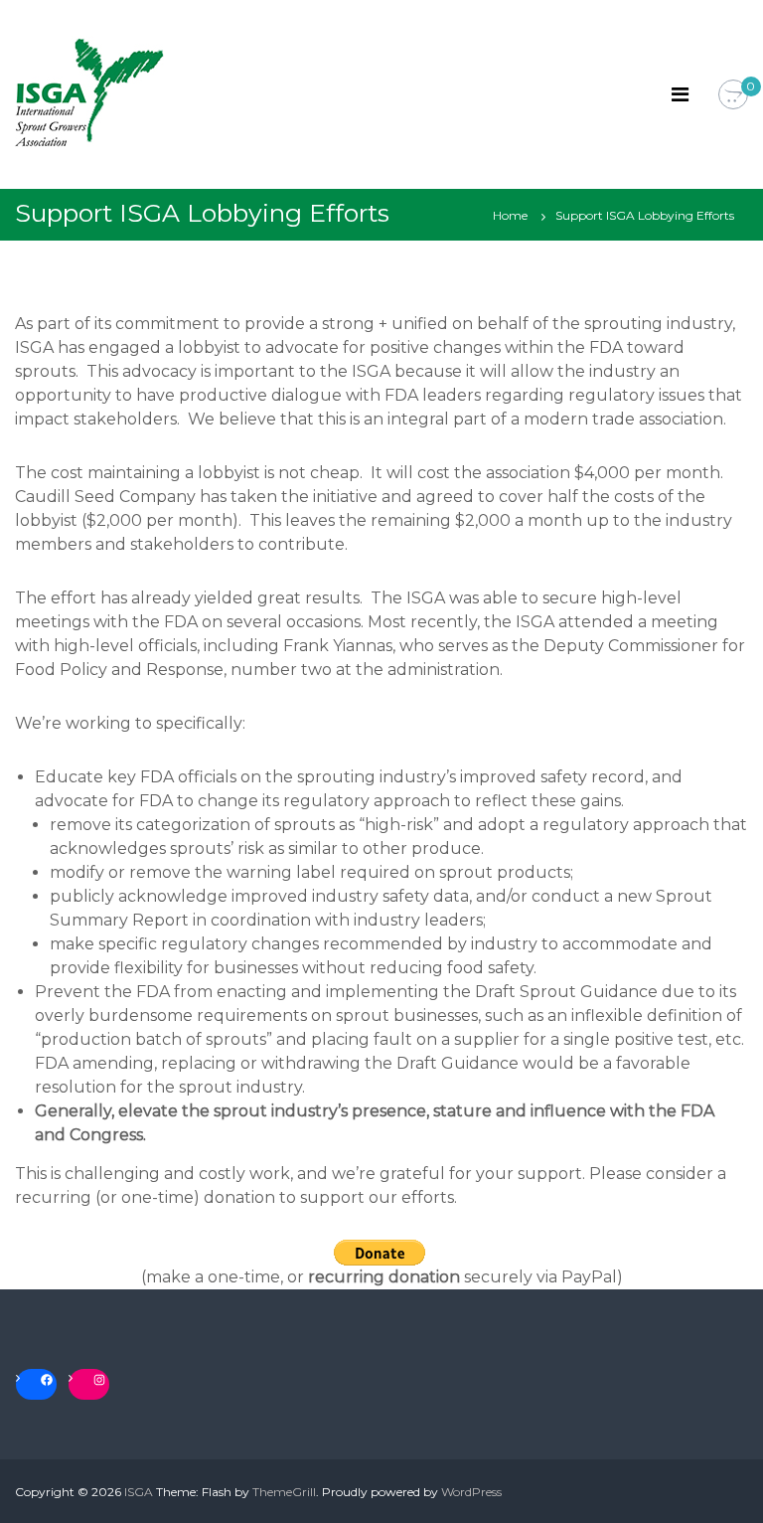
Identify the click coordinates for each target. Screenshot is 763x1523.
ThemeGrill (284, 1491)
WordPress (471, 1491)
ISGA (138, 1491)
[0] (733, 95)
